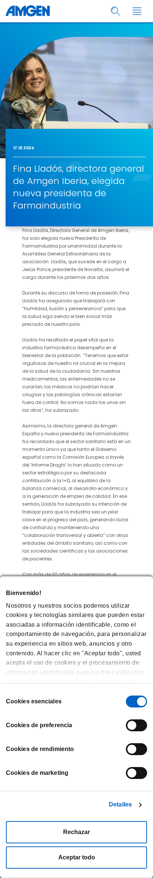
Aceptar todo (76, 857)
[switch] (136, 725)
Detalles (120, 804)
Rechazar (76, 832)
